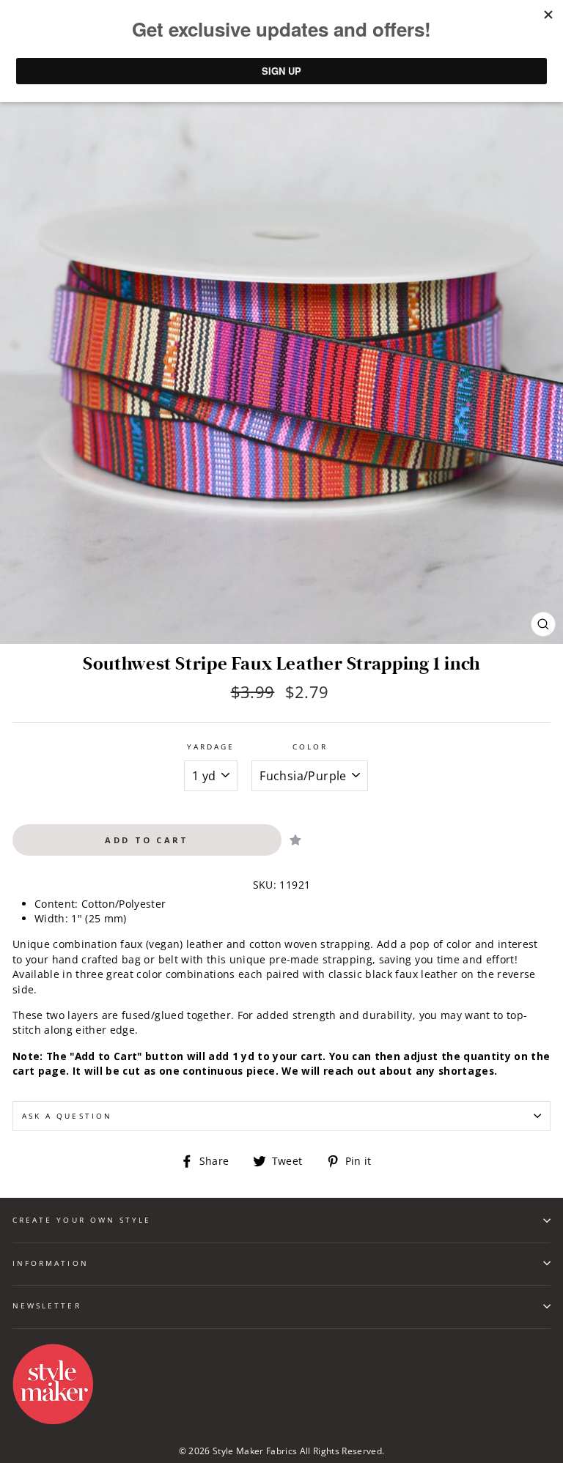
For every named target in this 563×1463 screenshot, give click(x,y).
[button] (295, 839)
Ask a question (67, 1116)
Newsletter (46, 1305)
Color (310, 746)
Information (50, 1263)
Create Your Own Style (81, 1220)
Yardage (211, 746)
